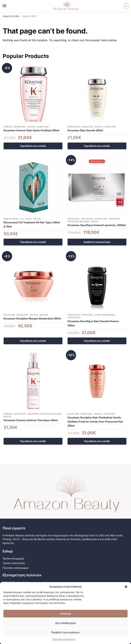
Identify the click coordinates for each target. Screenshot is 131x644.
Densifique (74, 127)
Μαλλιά (31, 127)
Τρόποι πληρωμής (13, 558)
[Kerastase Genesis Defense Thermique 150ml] (33, 381)
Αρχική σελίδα (11, 16)
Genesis (8, 127)
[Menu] (8, 6)
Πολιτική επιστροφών (16, 567)
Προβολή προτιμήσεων (65, 632)
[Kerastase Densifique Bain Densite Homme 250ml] (97, 282)
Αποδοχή (65, 613)
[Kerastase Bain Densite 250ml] (97, 94)
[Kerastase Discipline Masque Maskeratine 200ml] (33, 282)
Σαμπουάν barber (105, 315)
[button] (126, 586)
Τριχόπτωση (74, 317)
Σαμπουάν (43, 127)
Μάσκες (44, 315)
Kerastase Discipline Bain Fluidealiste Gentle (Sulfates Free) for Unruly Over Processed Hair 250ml (95, 421)
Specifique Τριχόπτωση (94, 219)
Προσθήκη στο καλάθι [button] (33, 145)
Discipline (9, 315)
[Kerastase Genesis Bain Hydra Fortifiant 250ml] (33, 94)
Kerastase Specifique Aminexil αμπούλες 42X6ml (97, 225)
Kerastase (20, 127)
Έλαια (29, 219)
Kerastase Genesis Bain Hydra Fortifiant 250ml (31, 130)
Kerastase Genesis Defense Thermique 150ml (30, 420)
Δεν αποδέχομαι (65, 623)
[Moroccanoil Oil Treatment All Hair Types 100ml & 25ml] (33, 186)
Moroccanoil (11, 219)
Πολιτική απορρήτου (63, 639)
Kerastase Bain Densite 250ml (85, 130)
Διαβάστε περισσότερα (97, 242)
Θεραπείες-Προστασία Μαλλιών (44, 414)
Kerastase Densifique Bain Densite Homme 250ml (93, 323)
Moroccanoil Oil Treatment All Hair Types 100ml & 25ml (32, 224)
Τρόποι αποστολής (14, 563)
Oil (22, 219)
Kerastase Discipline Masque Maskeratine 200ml (32, 318)
